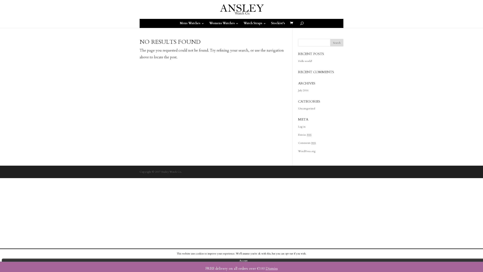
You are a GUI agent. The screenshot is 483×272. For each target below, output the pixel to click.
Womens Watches (222, 23)
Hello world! (305, 61)
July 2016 (303, 90)
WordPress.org (306, 151)
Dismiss (272, 268)
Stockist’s (278, 23)
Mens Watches (190, 23)
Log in (301, 126)
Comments (307, 143)
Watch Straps (253, 23)
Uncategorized (306, 108)
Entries (304, 135)
